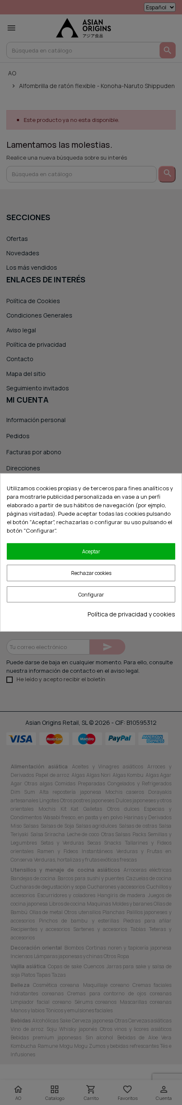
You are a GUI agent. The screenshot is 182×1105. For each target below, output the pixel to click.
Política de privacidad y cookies (131, 614)
